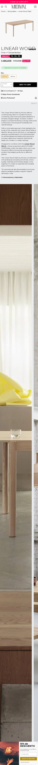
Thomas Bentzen (14, 52)
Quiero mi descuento (28, 758)
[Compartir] (36, 98)
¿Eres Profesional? (8, 98)
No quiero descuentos (25, 762)
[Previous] (2, 489)
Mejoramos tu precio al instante (15, 68)
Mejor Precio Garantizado (11, 94)
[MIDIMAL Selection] (19, 6)
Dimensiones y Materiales (13, 177)
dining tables (12, 11)
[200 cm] (5, 78)
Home (3, 11)
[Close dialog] (37, 742)
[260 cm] (13, 78)
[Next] (36, 489)
